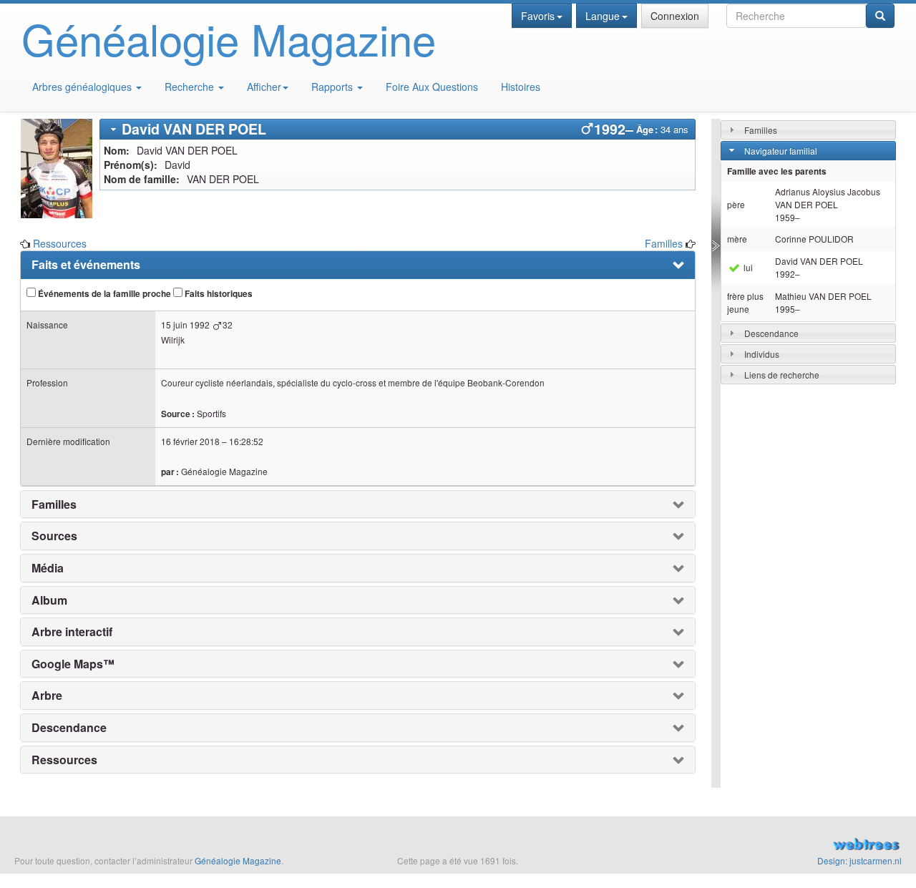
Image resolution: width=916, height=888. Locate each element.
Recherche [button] (191, 86)
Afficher (264, 86)
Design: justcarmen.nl (859, 860)
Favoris (538, 16)
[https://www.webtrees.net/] (763, 845)
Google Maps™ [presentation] (72, 664)
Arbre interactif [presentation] (71, 631)
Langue (602, 16)
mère (737, 239)
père (736, 204)
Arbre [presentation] (46, 695)
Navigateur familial (780, 151)
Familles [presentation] (54, 504)
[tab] (397, 129)
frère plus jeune (745, 302)
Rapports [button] (333, 86)
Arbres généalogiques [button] (83, 86)
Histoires (520, 86)
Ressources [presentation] (64, 759)
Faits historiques (217, 294)
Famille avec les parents (777, 171)
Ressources (60, 243)
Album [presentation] (49, 600)
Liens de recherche (781, 375)
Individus (761, 354)
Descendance (771, 333)
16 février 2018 (190, 441)
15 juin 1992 (185, 324)
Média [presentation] (47, 568)
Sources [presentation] (54, 536)
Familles (664, 243)
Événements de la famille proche (103, 294)
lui (747, 267)
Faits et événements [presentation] (85, 264)
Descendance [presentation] (69, 727)
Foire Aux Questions (432, 86)
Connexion (675, 16)
